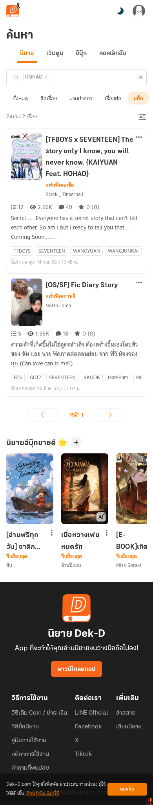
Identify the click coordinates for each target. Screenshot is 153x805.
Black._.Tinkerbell (65, 194)
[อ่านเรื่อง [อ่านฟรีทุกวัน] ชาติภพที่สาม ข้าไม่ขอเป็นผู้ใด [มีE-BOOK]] (29, 488)
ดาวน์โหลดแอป (76, 669)
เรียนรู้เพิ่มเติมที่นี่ (42, 793)
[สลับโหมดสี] (120, 11)
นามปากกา (80, 99)
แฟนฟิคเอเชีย (60, 185)
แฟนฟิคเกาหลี (61, 296)
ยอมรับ (127, 789)
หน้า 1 (77, 415)
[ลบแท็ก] (46, 77)
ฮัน (9, 565)
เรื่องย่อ (113, 99)
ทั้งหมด (20, 99)
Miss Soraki (128, 565)
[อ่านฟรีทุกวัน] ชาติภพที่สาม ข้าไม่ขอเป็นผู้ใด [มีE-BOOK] (25, 541)
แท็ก (138, 99)
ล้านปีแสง (71, 565)
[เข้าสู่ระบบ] (139, 11)
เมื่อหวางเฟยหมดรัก (80, 541)
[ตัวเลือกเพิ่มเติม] (139, 138)
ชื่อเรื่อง (48, 99)
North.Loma (58, 305)
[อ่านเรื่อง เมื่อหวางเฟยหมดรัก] (84, 488)
